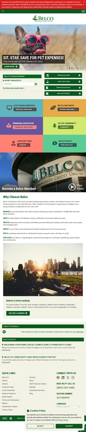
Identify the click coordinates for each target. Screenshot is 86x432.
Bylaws (4, 403)
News (31, 381)
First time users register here (13, 88)
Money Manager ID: (13, 80)
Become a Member (17, 313)
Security (32, 377)
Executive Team (8, 387)
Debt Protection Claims (37, 384)
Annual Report (7, 397)
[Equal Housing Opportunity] (11, 418)
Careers (5, 384)
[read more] (6, 350)
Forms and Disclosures (10, 400)
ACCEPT (69, 426)
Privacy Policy (63, 420)
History (4, 381)
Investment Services (37, 390)
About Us (5, 377)
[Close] (84, 1)
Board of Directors (9, 394)
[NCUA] (4, 418)
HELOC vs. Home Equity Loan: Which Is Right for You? (30, 357)
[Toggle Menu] (83, 11)
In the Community (8, 390)
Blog (31, 394)
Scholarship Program (9, 407)
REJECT (40, 426)
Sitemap (32, 387)
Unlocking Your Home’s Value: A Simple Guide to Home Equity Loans (37, 345)
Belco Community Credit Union (43, 18)
